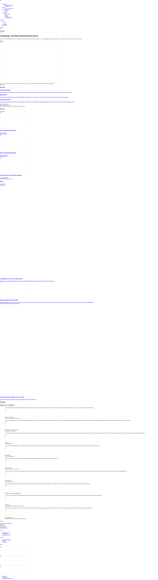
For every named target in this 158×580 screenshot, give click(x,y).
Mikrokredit (7, 6)
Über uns (4, 13)
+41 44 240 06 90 (3, 526)
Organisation (7, 14)
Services (1, 27)
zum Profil (2, 84)
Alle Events (2, 111)
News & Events (5, 9)
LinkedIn (4, 540)
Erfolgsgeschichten (8, 17)
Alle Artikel (2, 183)
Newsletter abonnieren (6, 539)
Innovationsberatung (9, 8)
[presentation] (2, 31)
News (6, 10)
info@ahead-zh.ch (3, 527)
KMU (3, 7)
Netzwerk (7, 16)
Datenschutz (4, 577)
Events (6, 11)
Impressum (4, 576)
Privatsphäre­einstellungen (7, 578)
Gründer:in (4, 4)
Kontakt (4, 21)
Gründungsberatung (9, 5)
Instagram (4, 541)
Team (6, 15)
